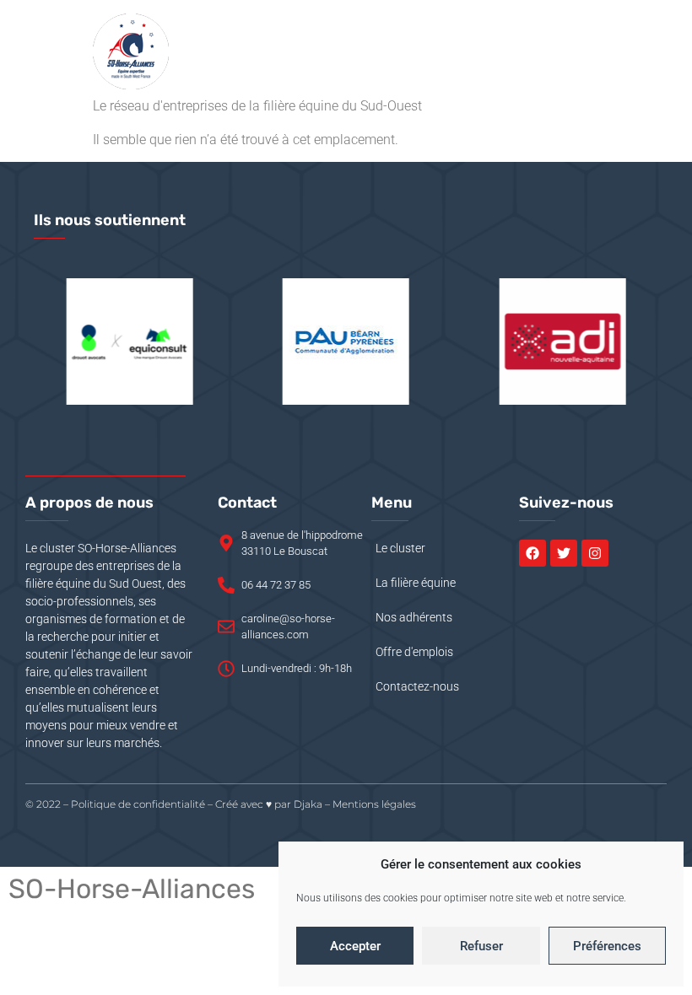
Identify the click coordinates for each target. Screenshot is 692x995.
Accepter (355, 946)
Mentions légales (374, 804)
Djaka (308, 804)
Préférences (607, 946)
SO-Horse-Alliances (131, 889)
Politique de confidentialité (138, 804)
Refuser (481, 946)
